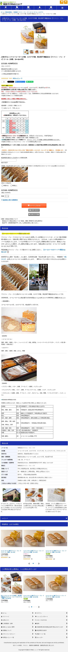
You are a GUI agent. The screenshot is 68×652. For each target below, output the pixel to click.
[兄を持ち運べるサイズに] (38, 277)
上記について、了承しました (12, 108)
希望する (6, 185)
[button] (62, 8)
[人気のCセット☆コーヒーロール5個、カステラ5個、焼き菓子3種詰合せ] (34, 35)
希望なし (14, 185)
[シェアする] (3, 82)
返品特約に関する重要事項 (10, 200)
